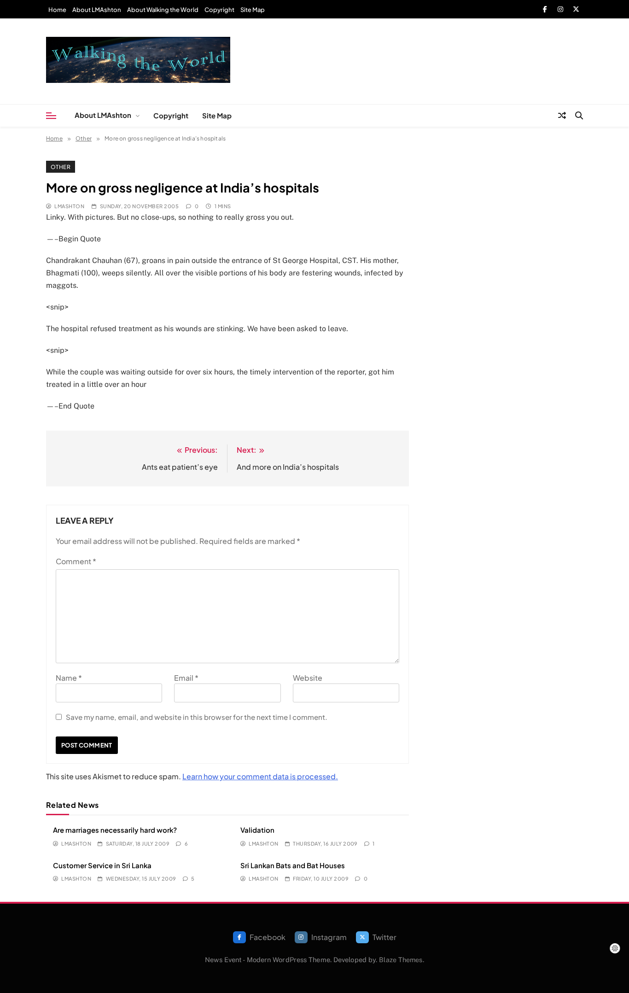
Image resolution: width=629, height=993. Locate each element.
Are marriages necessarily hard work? (115, 829)
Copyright (219, 9)
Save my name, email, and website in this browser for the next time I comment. (196, 717)
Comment (76, 561)
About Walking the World (162, 9)
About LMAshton (96, 9)
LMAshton (69, 206)
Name (69, 678)
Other (60, 166)
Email (186, 678)
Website (307, 678)
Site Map (252, 9)
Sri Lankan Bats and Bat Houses (292, 865)
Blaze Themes (400, 960)
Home (57, 9)
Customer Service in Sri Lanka (102, 865)
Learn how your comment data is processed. (260, 776)
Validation (257, 829)
